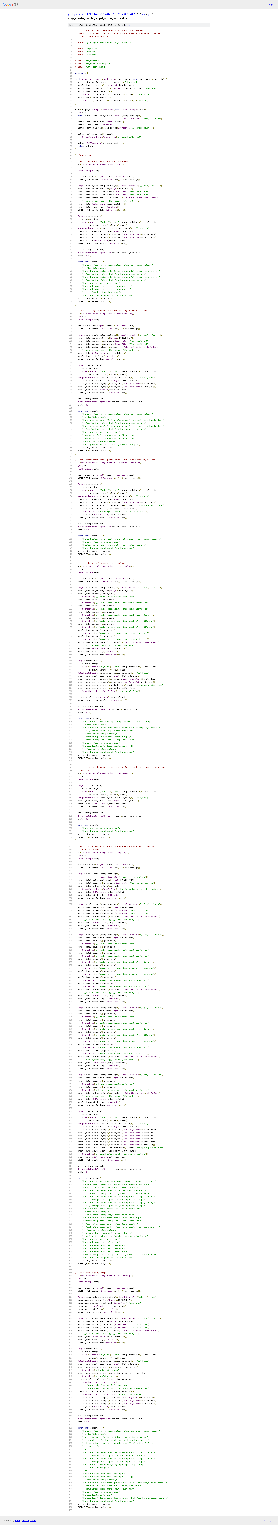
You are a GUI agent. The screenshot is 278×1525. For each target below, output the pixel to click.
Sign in (272, 4)
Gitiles (17, 1520)
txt (266, 1520)
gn (69, 14)
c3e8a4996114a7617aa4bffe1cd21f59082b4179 (107, 14)
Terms (33, 1520)
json (272, 1520)
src (143, 14)
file (127, 25)
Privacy (25, 1520)
